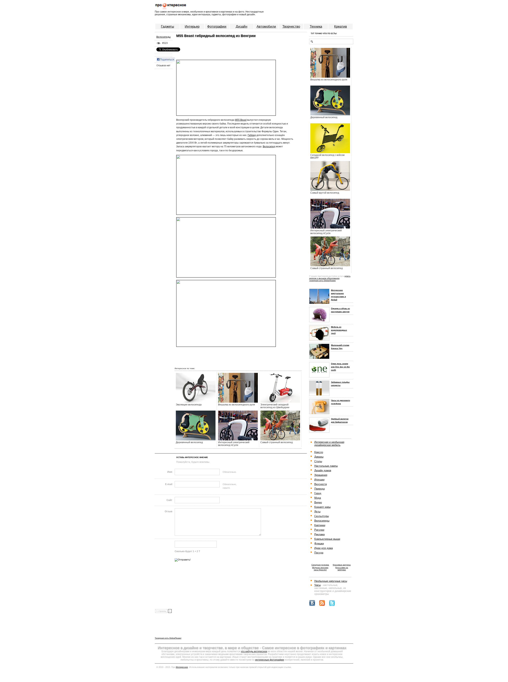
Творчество (291, 26)
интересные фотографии (269, 659)
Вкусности (320, 484)
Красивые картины (342, 565)
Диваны (318, 456)
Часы (317, 585)
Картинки (319, 525)
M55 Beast (240, 120)
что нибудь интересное (254, 651)
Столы (318, 461)
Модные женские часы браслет (320, 568)
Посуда (318, 552)
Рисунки (319, 529)
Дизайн (241, 26)
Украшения (320, 475)
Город (317, 493)
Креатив (340, 26)
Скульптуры (321, 516)
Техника (316, 26)
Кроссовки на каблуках (341, 568)
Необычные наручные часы (330, 581)
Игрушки (319, 479)
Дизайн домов (322, 470)
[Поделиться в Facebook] (165, 59)
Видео (318, 502)
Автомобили (266, 26)
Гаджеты (167, 26)
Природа (319, 488)
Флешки (319, 543)
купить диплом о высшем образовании (329, 277)
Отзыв (168, 511)
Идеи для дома (323, 548)
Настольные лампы (326, 465)
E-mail (168, 484)
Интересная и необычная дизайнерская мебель (329, 444)
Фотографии (216, 26)
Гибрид (252, 135)
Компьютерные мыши (327, 538)
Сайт (169, 500)
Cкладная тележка (320, 565)
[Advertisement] (221, 45)
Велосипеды (163, 37)
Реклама (319, 534)
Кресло (318, 452)
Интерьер (192, 26)
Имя (169, 472)
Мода (317, 497)
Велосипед (269, 146)
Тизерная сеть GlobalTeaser (322, 280)
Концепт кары (322, 506)
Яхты (317, 511)
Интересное (182, 667)
